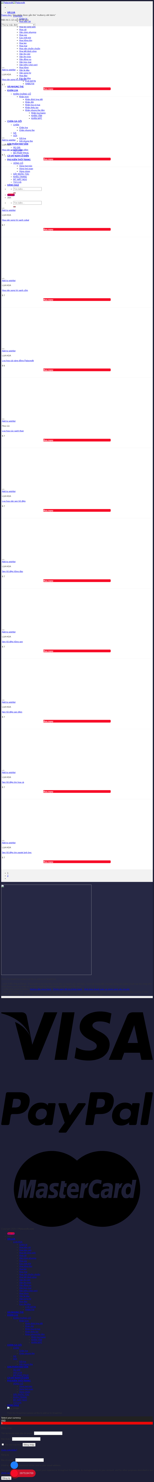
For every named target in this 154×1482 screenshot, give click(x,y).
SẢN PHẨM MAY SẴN (17, 144)
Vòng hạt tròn (25, 166)
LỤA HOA (17, 1242)
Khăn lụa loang (38, 1337)
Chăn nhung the (27, 1353)
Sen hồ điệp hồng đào (12, 571)
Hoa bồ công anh (27, 27)
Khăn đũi (29, 1326)
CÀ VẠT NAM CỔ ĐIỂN (18, 156)
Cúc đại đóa (25, 1304)
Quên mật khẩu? (9, 1450)
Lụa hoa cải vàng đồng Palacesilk (18, 360)
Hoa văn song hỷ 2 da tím (14, 79)
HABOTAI (29, 83)
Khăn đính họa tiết (34, 1323)
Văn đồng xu (25, 1285)
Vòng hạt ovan (26, 1389)
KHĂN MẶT (36, 1342)
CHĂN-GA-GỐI (14, 1345)
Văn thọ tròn (25, 1282)
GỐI (15, 1359)
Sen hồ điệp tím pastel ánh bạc (17, 852)
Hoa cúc (23, 1261)
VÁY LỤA (17, 1372)
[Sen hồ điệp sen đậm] (39, 696)
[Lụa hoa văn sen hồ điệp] (39, 486)
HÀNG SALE (13, 1405)
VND (3, 1420)
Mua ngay (48, 89)
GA (14, 1356)
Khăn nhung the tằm (35, 1334)
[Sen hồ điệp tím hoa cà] (39, 767)
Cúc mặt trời (25, 1263)
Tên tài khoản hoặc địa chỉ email (17, 1433)
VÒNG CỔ (18, 163)
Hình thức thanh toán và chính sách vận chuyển (107, 989)
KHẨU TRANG (20, 1397)
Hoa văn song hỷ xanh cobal (15, 220)
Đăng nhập (29, 1444)
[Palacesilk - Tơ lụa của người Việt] (13, 2)
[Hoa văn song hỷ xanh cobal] (39, 205)
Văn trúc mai (25, 1288)
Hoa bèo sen (25, 1250)
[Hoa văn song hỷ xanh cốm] (39, 275)
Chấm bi (23, 1244)
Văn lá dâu (24, 70)
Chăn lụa (23, 1350)
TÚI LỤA (17, 1402)
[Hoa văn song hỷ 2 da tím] (39, 64)
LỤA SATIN (30, 81)
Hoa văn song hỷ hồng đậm (15, 150)
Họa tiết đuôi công (28, 1277)
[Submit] (14, 206)
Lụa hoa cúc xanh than (13, 431)
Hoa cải (22, 1255)
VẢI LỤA (11, 13)
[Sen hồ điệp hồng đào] (39, 556)
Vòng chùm (24, 1392)
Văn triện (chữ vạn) (28, 1290)
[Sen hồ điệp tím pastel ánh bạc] (39, 837)
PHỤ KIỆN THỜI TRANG (19, 160)
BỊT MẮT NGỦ (20, 1400)
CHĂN (16, 1348)
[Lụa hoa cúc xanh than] (39, 415)
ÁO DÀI (16, 147)
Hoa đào (23, 75)
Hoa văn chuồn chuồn (29, 1274)
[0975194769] (14, 1476)
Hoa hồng (24, 67)
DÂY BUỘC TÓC (21, 1394)
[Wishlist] (3, 67)
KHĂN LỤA (12, 91)
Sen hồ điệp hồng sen (12, 641)
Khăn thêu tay (31, 1331)
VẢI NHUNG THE (15, 87)
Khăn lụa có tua (32, 1329)
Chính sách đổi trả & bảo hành (67, 989)
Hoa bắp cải (25, 21)
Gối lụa (22, 138)
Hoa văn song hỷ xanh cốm (15, 290)
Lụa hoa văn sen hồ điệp (14, 501)
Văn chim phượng (27, 1258)
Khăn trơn (24, 96)
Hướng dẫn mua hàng (40, 989)
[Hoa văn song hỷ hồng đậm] (39, 134)
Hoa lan (23, 1269)
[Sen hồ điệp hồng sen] (39, 626)
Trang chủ (6, 15)
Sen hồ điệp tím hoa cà (13, 782)
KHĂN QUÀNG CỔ (22, 94)
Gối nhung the (26, 141)
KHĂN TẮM (36, 1339)
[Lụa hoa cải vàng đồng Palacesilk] (39, 345)
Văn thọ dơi (24, 1280)
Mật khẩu (6, 1439)
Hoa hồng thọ (25, 1266)
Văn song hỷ (25, 73)
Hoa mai (23, 1271)
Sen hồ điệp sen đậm (12, 712)
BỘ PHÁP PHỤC (21, 153)
